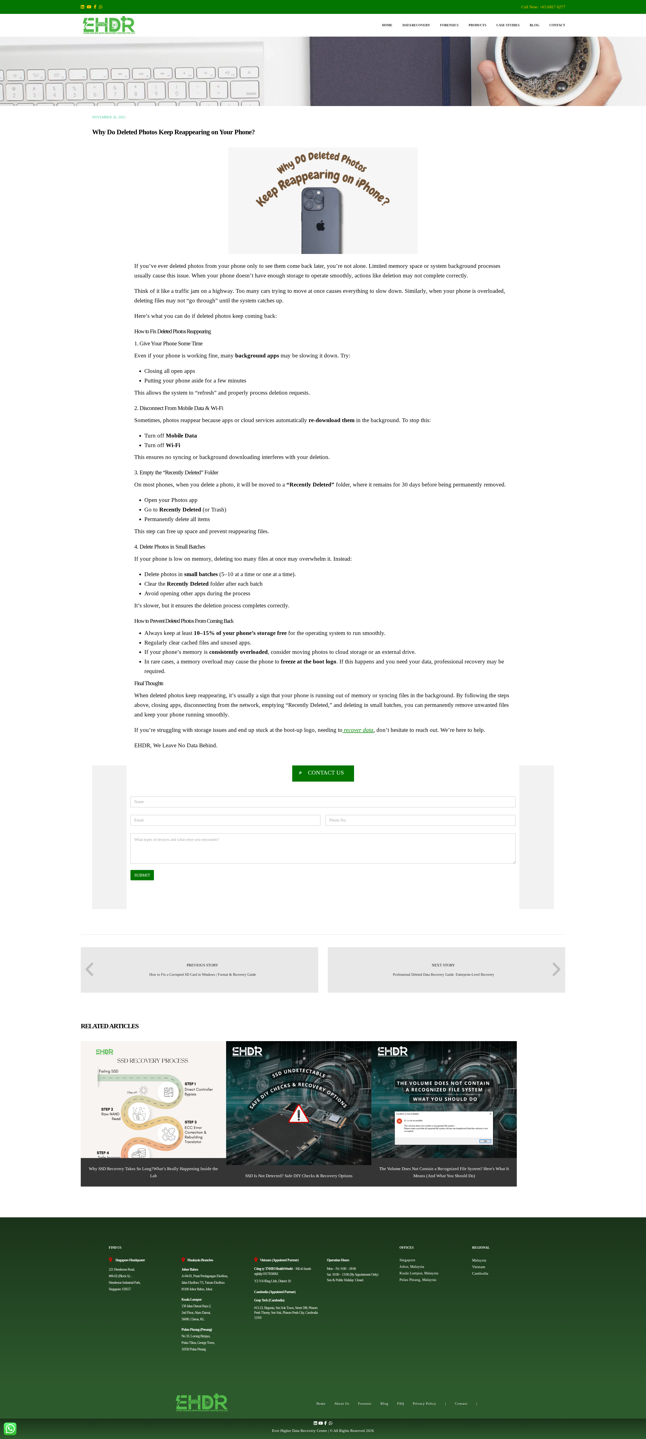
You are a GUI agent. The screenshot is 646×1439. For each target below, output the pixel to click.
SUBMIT (142, 875)
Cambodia (480, 1273)
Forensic (365, 1403)
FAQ (400, 1403)
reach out (426, 730)
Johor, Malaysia (411, 1267)
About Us (341, 1403)
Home (321, 1403)
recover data (358, 730)
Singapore (407, 1260)
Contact (461, 1403)
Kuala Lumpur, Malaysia (418, 1273)
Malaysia (479, 1260)
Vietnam (478, 1267)
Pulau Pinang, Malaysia (417, 1280)
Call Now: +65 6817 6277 (543, 7)
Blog (384, 1403)
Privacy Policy (424, 1403)
